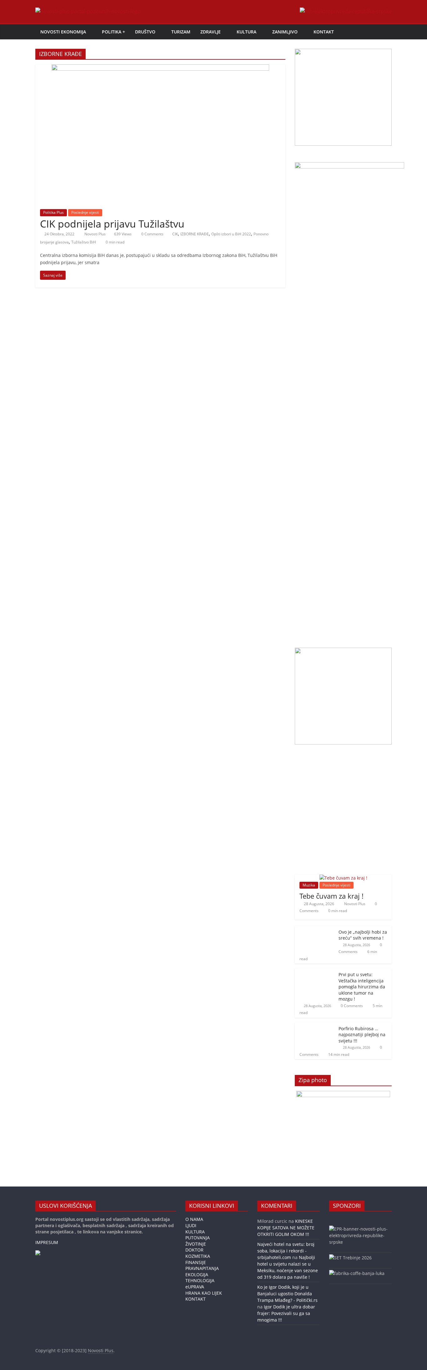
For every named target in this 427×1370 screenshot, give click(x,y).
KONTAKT (324, 32)
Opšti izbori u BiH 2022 (231, 234)
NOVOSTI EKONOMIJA (63, 32)
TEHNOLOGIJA (199, 1280)
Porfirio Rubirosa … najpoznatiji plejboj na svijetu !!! (362, 1035)
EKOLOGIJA (196, 1274)
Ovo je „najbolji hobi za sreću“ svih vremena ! (363, 935)
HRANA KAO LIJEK (203, 1293)
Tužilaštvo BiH (83, 242)
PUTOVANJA (197, 1238)
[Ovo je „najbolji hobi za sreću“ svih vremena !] (315, 929)
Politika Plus (53, 212)
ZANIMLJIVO (285, 32)
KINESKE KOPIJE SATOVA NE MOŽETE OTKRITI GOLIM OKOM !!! (285, 1227)
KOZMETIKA (197, 1256)
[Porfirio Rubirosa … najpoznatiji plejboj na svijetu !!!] (315, 1026)
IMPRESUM (46, 1242)
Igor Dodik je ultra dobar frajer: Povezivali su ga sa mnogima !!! (286, 1313)
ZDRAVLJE (210, 32)
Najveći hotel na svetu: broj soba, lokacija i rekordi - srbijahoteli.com (285, 1250)
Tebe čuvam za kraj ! (331, 896)
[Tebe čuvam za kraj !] (343, 878)
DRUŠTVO (145, 32)
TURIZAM (180, 32)
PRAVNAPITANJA (202, 1268)
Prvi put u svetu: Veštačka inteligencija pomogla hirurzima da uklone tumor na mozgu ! (362, 986)
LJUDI (190, 1225)
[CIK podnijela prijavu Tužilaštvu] (160, 68)
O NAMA (194, 1219)
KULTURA (246, 32)
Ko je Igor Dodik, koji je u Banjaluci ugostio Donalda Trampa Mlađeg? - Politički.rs (287, 1293)
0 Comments (151, 234)
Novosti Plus (95, 234)
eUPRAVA (194, 1287)
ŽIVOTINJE (195, 1244)
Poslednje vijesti (85, 212)
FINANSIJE (195, 1262)
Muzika (309, 885)
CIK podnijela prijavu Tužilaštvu (112, 223)
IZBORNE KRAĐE (194, 234)
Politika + (113, 32)
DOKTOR (194, 1250)
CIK (175, 234)
